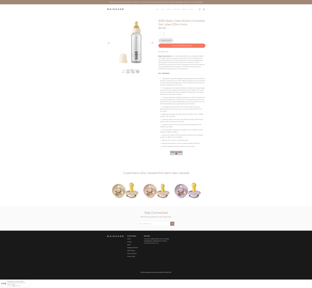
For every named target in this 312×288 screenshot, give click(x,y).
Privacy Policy (131, 256)
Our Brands (176, 9)
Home (157, 9)
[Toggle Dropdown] (170, 9)
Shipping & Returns (132, 247)
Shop (168, 9)
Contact (184, 9)
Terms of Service (132, 253)
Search (191, 9)
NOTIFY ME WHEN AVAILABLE (182, 45)
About (163, 9)
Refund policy (131, 250)
